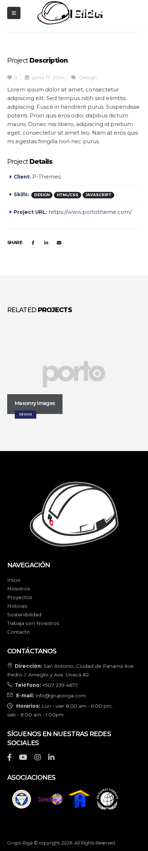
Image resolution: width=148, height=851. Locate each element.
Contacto (18, 632)
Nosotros (18, 588)
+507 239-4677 (60, 685)
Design (88, 77)
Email (59, 243)
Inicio (13, 580)
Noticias (17, 606)
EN (126, 12)
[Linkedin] (51, 758)
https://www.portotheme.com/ (90, 211)
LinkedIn (46, 243)
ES (137, 12)
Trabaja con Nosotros (33, 623)
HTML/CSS (67, 195)
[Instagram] (37, 758)
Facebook (33, 243)
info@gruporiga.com (60, 695)
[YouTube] (23, 758)
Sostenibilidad (24, 614)
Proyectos (19, 597)
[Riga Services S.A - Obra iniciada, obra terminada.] (71, 13)
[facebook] (9, 758)
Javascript (98, 195)
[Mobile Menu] (13, 13)
